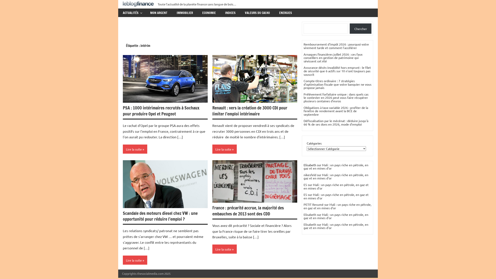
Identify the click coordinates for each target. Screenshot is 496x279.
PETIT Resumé (314, 204)
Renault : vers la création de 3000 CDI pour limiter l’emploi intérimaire (249, 111)
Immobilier (185, 13)
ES (305, 185)
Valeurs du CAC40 (257, 13)
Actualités (131, 13)
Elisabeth (310, 214)
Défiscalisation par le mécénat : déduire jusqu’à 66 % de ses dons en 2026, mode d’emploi (336, 122)
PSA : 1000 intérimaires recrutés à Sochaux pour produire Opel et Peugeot (161, 111)
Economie (209, 13)
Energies (285, 13)
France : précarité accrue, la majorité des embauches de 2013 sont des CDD (248, 211)
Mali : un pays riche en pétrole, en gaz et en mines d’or (336, 166)
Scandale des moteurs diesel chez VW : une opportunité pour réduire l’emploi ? (160, 216)
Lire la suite (134, 149)
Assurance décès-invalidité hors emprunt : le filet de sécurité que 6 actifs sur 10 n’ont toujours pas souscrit (337, 70)
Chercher (360, 29)
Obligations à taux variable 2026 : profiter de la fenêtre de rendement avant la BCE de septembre (336, 111)
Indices (230, 13)
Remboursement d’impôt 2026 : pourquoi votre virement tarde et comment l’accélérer (336, 46)
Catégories (314, 143)
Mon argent (158, 13)
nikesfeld (310, 175)
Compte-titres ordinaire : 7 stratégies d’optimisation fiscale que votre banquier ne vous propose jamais (337, 84)
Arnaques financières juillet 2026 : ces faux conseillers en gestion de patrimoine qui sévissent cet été (333, 57)
